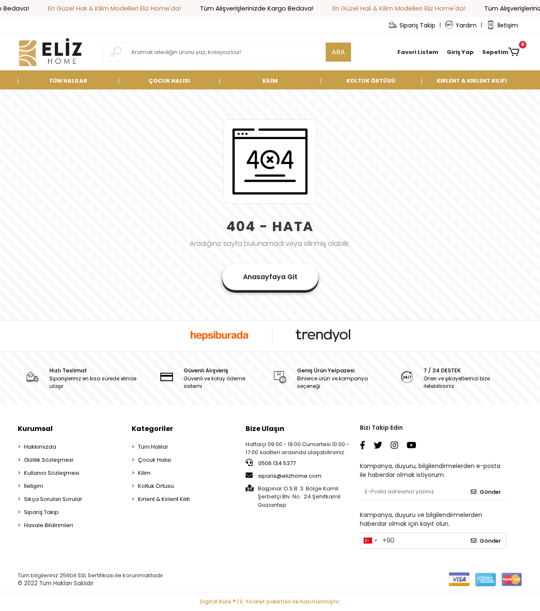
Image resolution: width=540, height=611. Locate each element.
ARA (338, 52)
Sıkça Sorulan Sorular (53, 499)
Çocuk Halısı (154, 460)
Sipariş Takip (417, 25)
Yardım (466, 25)
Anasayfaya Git (270, 277)
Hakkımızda (40, 447)
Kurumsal (35, 428)
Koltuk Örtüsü (156, 486)
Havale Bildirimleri (48, 525)
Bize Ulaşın (265, 428)
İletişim (507, 25)
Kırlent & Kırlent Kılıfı (164, 499)
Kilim (144, 473)
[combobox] (370, 540)
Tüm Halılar (153, 447)
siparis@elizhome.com (289, 476)
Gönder (490, 492)
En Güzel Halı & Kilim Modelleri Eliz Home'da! (114, 8)
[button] (460, 52)
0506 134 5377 (276, 463)
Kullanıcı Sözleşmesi (51, 473)
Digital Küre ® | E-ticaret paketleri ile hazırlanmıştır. (270, 602)
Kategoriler (152, 428)
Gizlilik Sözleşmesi (48, 460)
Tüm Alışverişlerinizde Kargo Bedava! (256, 8)
